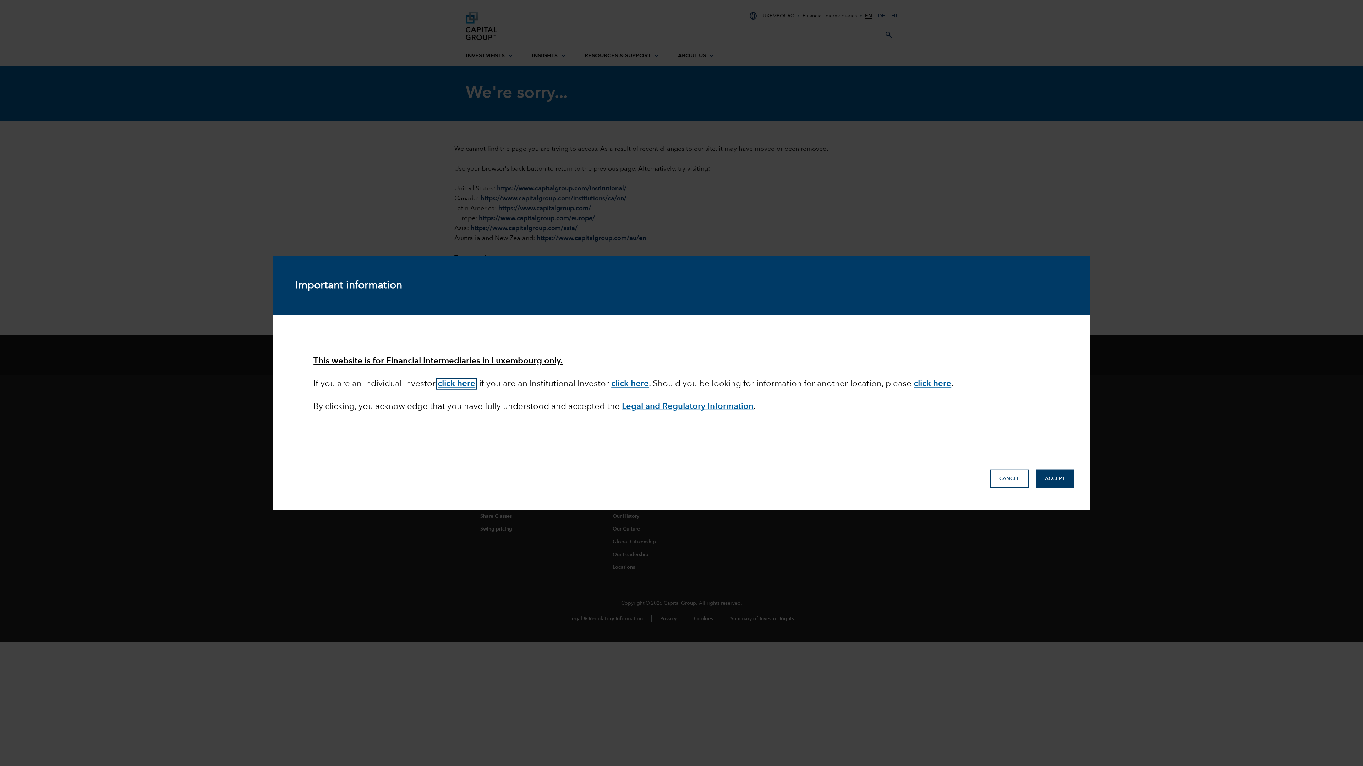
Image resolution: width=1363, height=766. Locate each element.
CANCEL (1009, 478)
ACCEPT (1055, 478)
